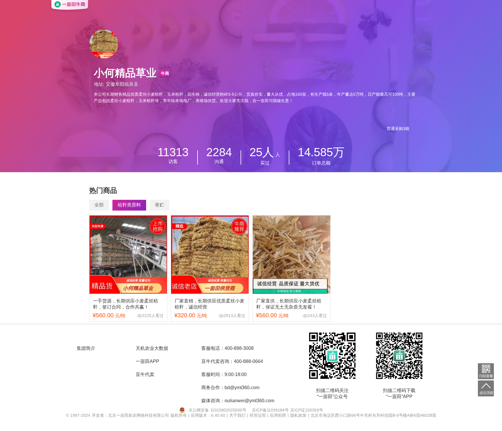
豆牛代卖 (145, 374)
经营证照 (258, 415)
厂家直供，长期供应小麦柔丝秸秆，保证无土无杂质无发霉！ (288, 303)
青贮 (159, 204)
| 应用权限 (277, 415)
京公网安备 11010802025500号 (217, 410)
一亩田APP (147, 361)
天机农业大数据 (152, 348)
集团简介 (86, 348)
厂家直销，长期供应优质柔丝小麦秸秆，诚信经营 (209, 303)
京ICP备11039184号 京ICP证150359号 (287, 410)
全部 (99, 204)
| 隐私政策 (298, 415)
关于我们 (238, 415)
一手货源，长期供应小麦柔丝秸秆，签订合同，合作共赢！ (125, 303)
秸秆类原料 (129, 204)
